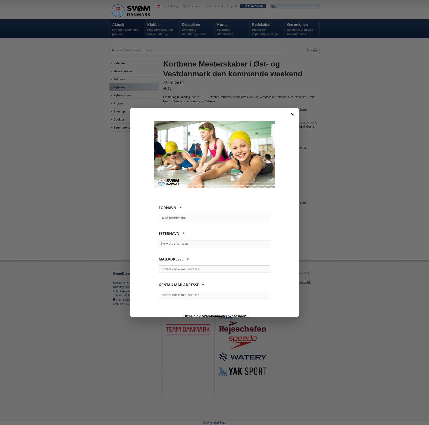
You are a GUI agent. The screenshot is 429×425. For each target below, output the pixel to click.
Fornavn (167, 208)
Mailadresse (171, 259)
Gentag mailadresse (179, 285)
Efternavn (169, 233)
